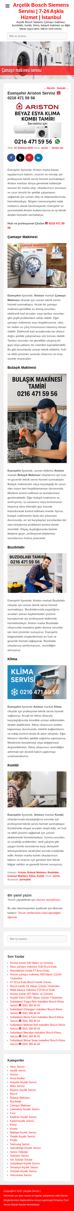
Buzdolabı (53, 872)
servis (44, 148)
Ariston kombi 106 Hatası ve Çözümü (31, 962)
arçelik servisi (18, 1070)
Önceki (49, 88)
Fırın (12, 1113)
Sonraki (62, 88)
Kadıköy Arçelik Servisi (23, 1116)
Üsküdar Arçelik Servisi (23, 1171)
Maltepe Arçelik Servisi (23, 1132)
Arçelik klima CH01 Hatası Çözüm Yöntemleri (36, 997)
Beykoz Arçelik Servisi (23, 1089)
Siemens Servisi (19, 1155)
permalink (25, 879)
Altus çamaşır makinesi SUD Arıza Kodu (33, 966)
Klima (32, 876)
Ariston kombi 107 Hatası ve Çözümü (31, 993)
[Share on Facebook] (11, 158)
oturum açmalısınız (48, 899)
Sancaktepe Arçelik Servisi (25, 1147)
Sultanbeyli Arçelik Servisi (25, 1163)
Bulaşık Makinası (36, 872)
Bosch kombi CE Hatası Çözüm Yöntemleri (35, 986)
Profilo (13, 1140)
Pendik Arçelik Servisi (22, 1136)
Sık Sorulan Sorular (21, 1159)
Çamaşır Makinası (17, 876)
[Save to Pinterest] (30, 158)
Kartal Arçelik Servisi (22, 1120)
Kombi (40, 876)
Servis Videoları (19, 1151)
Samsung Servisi (20, 1144)
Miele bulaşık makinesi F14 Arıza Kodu (32, 989)
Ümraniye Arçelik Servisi (24, 1167)
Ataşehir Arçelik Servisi (23, 1082)
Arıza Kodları (17, 1078)
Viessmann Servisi (21, 1175)
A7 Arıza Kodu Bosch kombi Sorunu (30, 982)
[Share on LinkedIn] (39, 158)
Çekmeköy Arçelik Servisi (24, 1109)
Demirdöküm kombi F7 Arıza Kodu (29, 970)
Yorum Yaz (57, 148)
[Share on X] (20, 158)
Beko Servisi (17, 1086)
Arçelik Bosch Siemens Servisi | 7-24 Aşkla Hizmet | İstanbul (41, 11)
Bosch (13, 1093)
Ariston (22, 872)
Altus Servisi (17, 1066)
